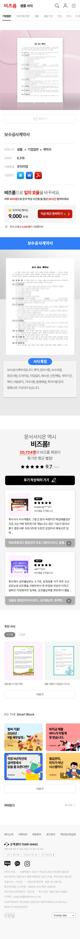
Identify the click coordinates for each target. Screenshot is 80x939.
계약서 (47, 149)
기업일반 (33, 149)
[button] (34, 103)
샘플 (19, 149)
